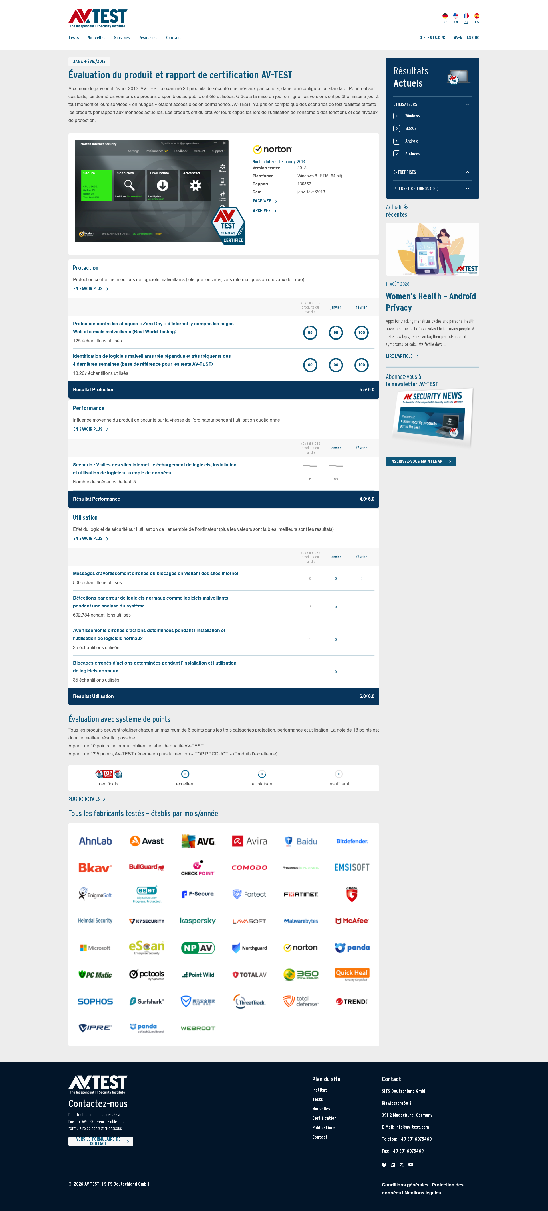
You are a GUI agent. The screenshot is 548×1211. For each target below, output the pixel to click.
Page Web (262, 201)
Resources (148, 37)
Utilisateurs (405, 104)
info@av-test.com (412, 1127)
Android (411, 141)
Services (122, 37)
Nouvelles (97, 37)
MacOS (410, 128)
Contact (173, 37)
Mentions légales (422, 1193)
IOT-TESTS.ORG (431, 37)
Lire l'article (399, 356)
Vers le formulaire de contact (98, 1141)
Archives (262, 210)
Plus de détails (84, 799)
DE (445, 22)
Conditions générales (405, 1185)
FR (466, 22)
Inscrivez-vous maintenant (417, 461)
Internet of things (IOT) (415, 188)
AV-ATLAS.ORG (467, 37)
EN (456, 22)
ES (477, 22)
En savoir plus (87, 288)
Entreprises (404, 172)
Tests (73, 37)
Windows (412, 116)
